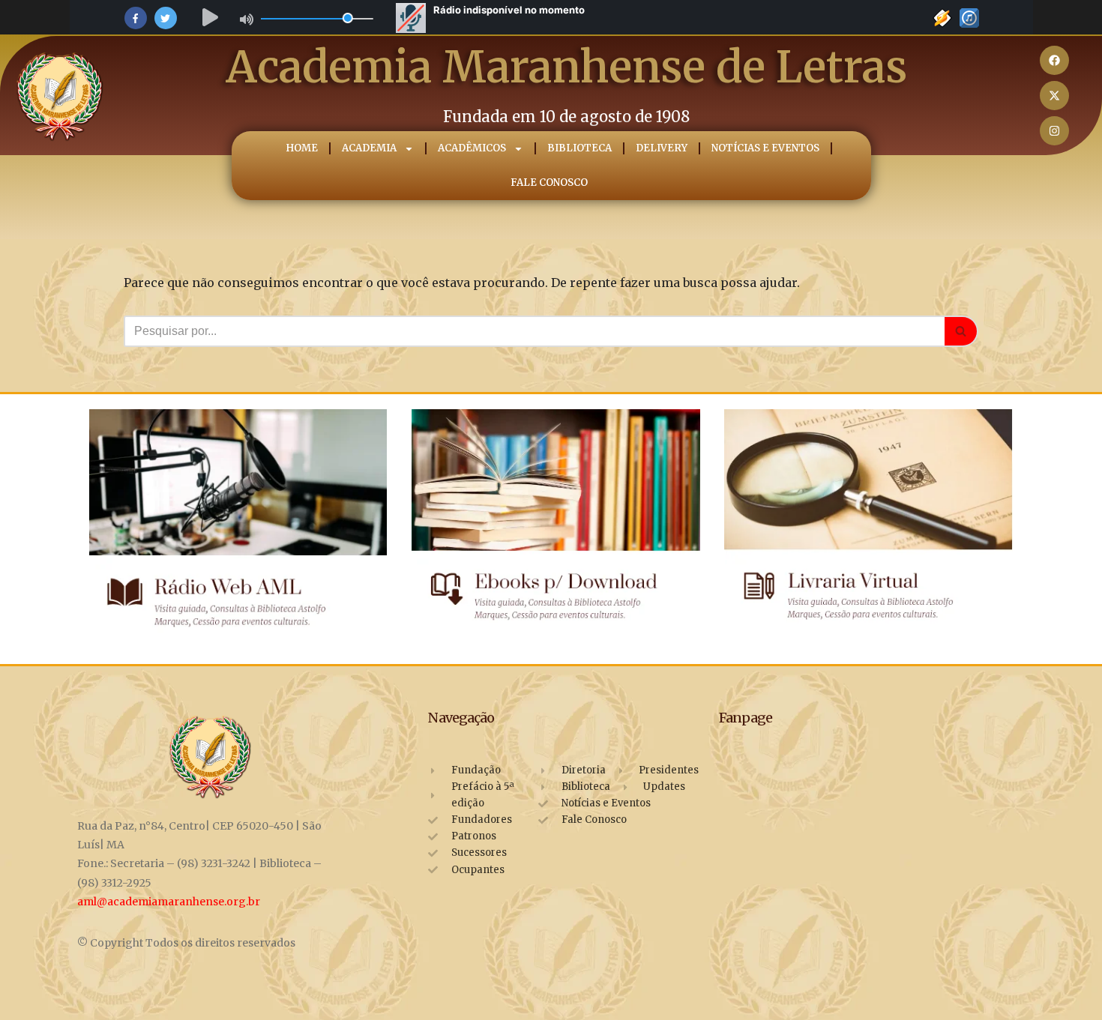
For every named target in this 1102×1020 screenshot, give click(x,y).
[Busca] (961, 331)
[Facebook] (1054, 60)
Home (302, 148)
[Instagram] (1054, 130)
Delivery (661, 148)
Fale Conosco (549, 182)
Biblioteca (579, 148)
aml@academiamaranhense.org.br (168, 901)
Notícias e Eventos (765, 148)
